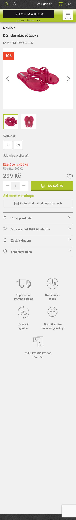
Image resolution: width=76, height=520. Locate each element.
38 (7, 145)
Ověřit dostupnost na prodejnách (41, 203)
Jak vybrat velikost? (15, 155)
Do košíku (55, 186)
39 (18, 145)
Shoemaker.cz (28, 14)
